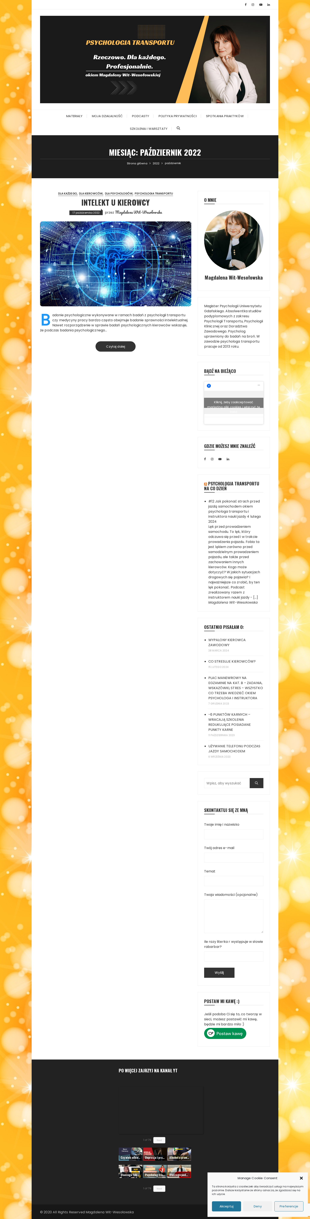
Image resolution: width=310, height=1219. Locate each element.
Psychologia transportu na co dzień (231, 486)
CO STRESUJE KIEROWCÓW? (232, 661)
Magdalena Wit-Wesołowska (138, 212)
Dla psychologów (119, 194)
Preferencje (289, 1206)
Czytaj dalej (115, 346)
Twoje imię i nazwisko (221, 824)
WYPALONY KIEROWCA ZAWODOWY (227, 642)
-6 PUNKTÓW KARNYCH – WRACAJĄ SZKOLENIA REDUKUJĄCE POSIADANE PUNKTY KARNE (229, 722)
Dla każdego (67, 194)
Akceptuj (226, 1206)
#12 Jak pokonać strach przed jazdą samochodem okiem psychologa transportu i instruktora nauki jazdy (234, 509)
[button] (301, 1178)
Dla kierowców (91, 194)
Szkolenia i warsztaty (148, 128)
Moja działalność (107, 116)
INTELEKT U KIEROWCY (115, 202)
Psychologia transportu (154, 194)
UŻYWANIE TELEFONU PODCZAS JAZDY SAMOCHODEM (234, 749)
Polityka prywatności (178, 116)
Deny (258, 1206)
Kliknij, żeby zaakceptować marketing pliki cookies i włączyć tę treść (233, 404)
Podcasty (140, 116)
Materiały (74, 116)
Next (159, 1140)
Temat (210, 871)
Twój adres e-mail (219, 847)
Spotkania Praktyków (225, 116)
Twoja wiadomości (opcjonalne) (231, 894)
